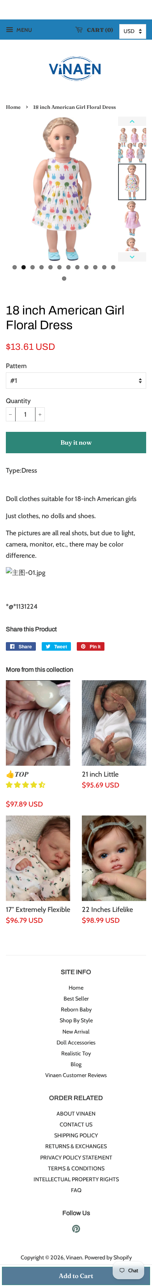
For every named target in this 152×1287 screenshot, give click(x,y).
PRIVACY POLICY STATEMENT (76, 1157)
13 (64, 278)
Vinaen (74, 1257)
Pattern (16, 366)
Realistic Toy (76, 1053)
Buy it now (76, 442)
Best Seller (76, 998)
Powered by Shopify (108, 1257)
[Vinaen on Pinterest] (76, 1230)
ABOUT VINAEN (76, 1113)
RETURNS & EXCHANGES (76, 1146)
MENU (23, 29)
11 (104, 267)
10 (95, 267)
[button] (26, 785)
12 (113, 267)
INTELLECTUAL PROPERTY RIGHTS (76, 1179)
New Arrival (76, 1031)
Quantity (18, 401)
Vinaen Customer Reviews (76, 1075)
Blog (76, 1064)
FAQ (76, 1190)
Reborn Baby (76, 1009)
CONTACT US (76, 1124)
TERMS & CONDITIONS (76, 1168)
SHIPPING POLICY (76, 1135)
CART (98, 29)
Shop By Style (76, 1020)
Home (13, 107)
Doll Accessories (76, 1042)
